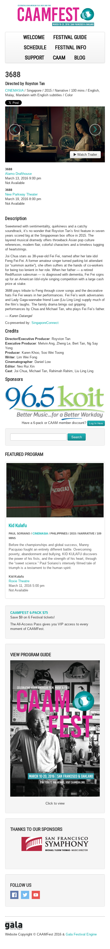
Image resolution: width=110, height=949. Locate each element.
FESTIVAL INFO (70, 47)
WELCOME (34, 37)
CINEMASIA (14, 90)
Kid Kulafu (18, 525)
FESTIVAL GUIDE (70, 37)
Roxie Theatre (19, 581)
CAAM (59, 58)
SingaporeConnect (45, 323)
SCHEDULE (35, 47)
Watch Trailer (86, 154)
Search (76, 436)
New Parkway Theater (21, 194)
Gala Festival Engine (81, 934)
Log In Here (96, 423)
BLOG (79, 58)
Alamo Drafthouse (18, 174)
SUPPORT (34, 58)
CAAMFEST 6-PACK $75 (29, 613)
